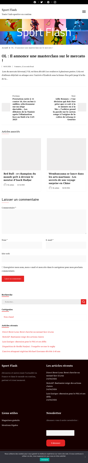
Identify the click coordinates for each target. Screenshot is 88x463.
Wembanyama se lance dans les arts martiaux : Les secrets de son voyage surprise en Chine (66, 178)
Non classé (9, 316)
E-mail (50, 240)
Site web (6, 253)
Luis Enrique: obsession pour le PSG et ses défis (24, 341)
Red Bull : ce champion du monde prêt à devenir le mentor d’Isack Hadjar (20, 177)
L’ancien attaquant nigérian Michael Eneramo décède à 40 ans (31, 351)
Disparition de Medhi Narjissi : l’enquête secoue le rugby (28, 346)
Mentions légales (10, 425)
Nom (5, 240)
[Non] (85, 457)
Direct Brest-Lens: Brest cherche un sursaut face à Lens (28, 331)
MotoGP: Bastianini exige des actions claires (23, 336)
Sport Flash (9, 10)
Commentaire (9, 207)
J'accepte (44, 459)
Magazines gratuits (11, 420)
